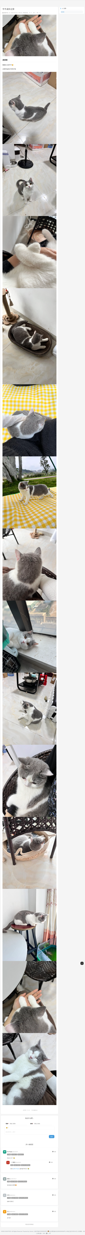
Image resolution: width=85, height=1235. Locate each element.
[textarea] (29, 1132)
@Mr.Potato (16, 1168)
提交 (51, 1136)
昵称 (7, 1123)
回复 (55, 1151)
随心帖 (26, 12)
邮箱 (31, 1123)
